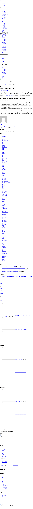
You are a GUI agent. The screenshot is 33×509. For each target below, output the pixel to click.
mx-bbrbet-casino (4, 217)
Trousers (4, 24)
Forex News (3, 190)
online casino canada (4, 221)
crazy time (3, 185)
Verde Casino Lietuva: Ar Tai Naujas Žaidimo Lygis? (9, 266)
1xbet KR (3, 149)
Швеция (3, 262)
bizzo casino (3, 171)
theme (30, 276)
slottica (3, 244)
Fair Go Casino (4, 189)
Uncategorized (4, 84)
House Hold (3, 18)
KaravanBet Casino (4, 194)
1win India (3, 139)
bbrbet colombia (4, 169)
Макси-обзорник (4, 258)
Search (3, 80)
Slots (2, 242)
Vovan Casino (4, 255)
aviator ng (3, 165)
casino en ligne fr (4, 177)
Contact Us (3, 494)
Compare (3, 454)
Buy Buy (1, 124)
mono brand (3, 202)
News (2, 218)
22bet (2, 155)
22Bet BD (3, 156)
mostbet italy (3, 210)
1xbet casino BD (4, 146)
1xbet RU (3, 152)
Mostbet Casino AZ (4, 208)
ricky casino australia (4, 240)
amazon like (3, 276)
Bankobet (3, 167)
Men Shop (3, 11)
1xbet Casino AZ (4, 145)
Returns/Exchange (4, 462)
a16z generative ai (4, 158)
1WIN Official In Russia (5, 140)
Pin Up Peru (3, 227)
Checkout (3, 476)
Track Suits (4, 17)
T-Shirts (4, 12)
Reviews (3, 239)
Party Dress (5, 16)
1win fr (3, 138)
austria (2, 159)
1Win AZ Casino (4, 136)
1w (2, 135)
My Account (3, 5)
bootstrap (13, 276)
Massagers (4, 50)
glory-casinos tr (4, 193)
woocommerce (7, 278)
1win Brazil (3, 137)
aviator (3, 160)
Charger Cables (5, 48)
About (2, 453)
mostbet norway (4, 211)
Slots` (2, 243)
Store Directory (4, 456)
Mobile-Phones (4, 449)
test (2, 249)
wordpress (14, 278)
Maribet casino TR (4, 197)
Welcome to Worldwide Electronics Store (7, 1)
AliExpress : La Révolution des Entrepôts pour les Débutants (9, 126)
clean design (22, 276)
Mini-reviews (3, 200)
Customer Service (4, 461)
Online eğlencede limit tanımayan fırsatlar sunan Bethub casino (10, 271)
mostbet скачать (4, 214)
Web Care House (15, 465)
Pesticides (4, 51)
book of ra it (3, 173)
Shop (2, 4)
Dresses (4, 27)
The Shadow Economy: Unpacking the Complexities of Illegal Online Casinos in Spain (13, 268)
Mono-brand (3, 203)
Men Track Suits (5, 14)
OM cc (3, 219)
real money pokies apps (5, 236)
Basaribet (3, 168)
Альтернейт (3, 257)
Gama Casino (3, 192)
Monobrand (3, 204)
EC (2, 187)
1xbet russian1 (4, 154)
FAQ (2, 455)
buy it (17, 276)
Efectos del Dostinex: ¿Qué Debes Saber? (7, 272)
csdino (2, 186)
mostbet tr (3, 213)
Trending (3, 36)
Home (2, 21)
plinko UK (3, 231)
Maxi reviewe (3, 199)
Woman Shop (3, 15)
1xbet (2, 142)
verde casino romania (4, 254)
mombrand (3, 201)
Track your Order (4, 460)
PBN (2, 223)
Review (3, 237)
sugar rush (3, 245)
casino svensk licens (4, 180)
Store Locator (3, 3)
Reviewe (3, 238)
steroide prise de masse (9, 95)
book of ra (3, 172)
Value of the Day (4, 35)
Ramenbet (3, 234)
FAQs (2, 31)
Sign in (3, 58)
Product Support (4, 463)
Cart (2, 475)
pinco (2, 228)
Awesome (8, 276)
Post (2, 232)
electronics (27, 276)
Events (3, 188)
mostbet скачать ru (4, 215)
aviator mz (3, 164)
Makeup (3, 45)
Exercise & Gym (4, 49)
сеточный (3, 260)
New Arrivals (3, 37)
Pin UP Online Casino (5, 226)
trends (2, 250)
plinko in (3, 230)
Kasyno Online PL (4, 195)
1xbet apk (3, 143)
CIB (2, 184)
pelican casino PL (4, 224)
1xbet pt (3, 151)
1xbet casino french (4, 147)
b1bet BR (3, 166)
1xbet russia (3, 153)
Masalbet (3, 198)
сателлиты (3, 259)
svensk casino (3, 246)
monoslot (3, 206)
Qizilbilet (3, 233)
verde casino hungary (5, 252)
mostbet (3, 207)
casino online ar (4, 179)
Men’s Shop (3, 38)
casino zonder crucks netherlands (6, 182)
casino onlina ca (4, 178)
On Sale (3, 471)
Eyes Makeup (5, 46)
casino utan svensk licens (5, 181)
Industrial (3, 19)
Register (3, 61)
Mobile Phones (4, 47)
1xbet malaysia (4, 150)
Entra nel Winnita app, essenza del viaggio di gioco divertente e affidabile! (12, 269)
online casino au (4, 220)
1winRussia (3, 141)
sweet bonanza (4, 247)
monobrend (3, 205)
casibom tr (3, 175)
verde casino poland (4, 253)
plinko (2, 229)
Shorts (4, 13)
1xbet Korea (3, 148)
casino (2, 176)
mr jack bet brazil (4, 216)
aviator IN (3, 163)
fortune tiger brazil (4, 191)
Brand (2, 174)
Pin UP (3, 225)
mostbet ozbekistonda (5, 212)
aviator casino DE (4, 161)
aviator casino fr (4, 162)
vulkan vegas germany (5, 256)
